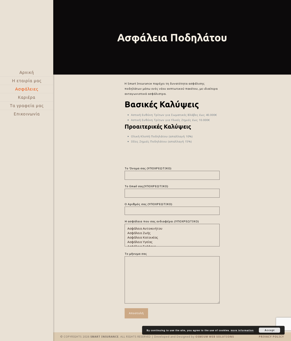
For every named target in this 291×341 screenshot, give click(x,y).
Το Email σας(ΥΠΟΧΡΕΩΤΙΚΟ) (146, 186)
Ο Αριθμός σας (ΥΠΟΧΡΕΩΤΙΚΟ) (148, 204)
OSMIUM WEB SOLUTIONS (214, 336)
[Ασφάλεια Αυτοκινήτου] (170, 228)
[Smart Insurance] (26, 34)
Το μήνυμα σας (136, 254)
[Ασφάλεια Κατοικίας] (170, 237)
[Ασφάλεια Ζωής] (170, 233)
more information (242, 330)
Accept (270, 330)
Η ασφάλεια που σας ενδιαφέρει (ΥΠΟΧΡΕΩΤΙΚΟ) (162, 221)
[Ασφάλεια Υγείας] (170, 242)
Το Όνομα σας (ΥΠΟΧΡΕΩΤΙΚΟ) (148, 168)
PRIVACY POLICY (271, 336)
